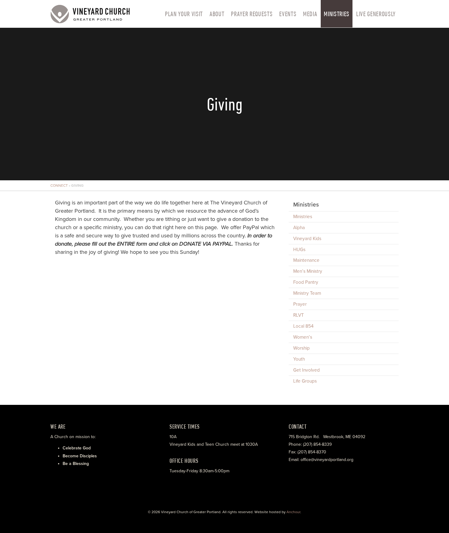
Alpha (299, 227)
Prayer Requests (251, 13)
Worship (301, 348)
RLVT (298, 315)
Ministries (336, 13)
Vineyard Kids (307, 238)
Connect (59, 185)
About (217, 13)
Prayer (300, 304)
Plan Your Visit (184, 13)
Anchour (293, 512)
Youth (299, 359)
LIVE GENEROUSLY (376, 13)
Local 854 (303, 326)
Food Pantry (305, 282)
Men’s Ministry (307, 271)
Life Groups (305, 381)
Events (287, 13)
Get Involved (306, 370)
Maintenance (306, 260)
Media (310, 13)
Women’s (302, 337)
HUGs (299, 249)
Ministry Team (307, 293)
